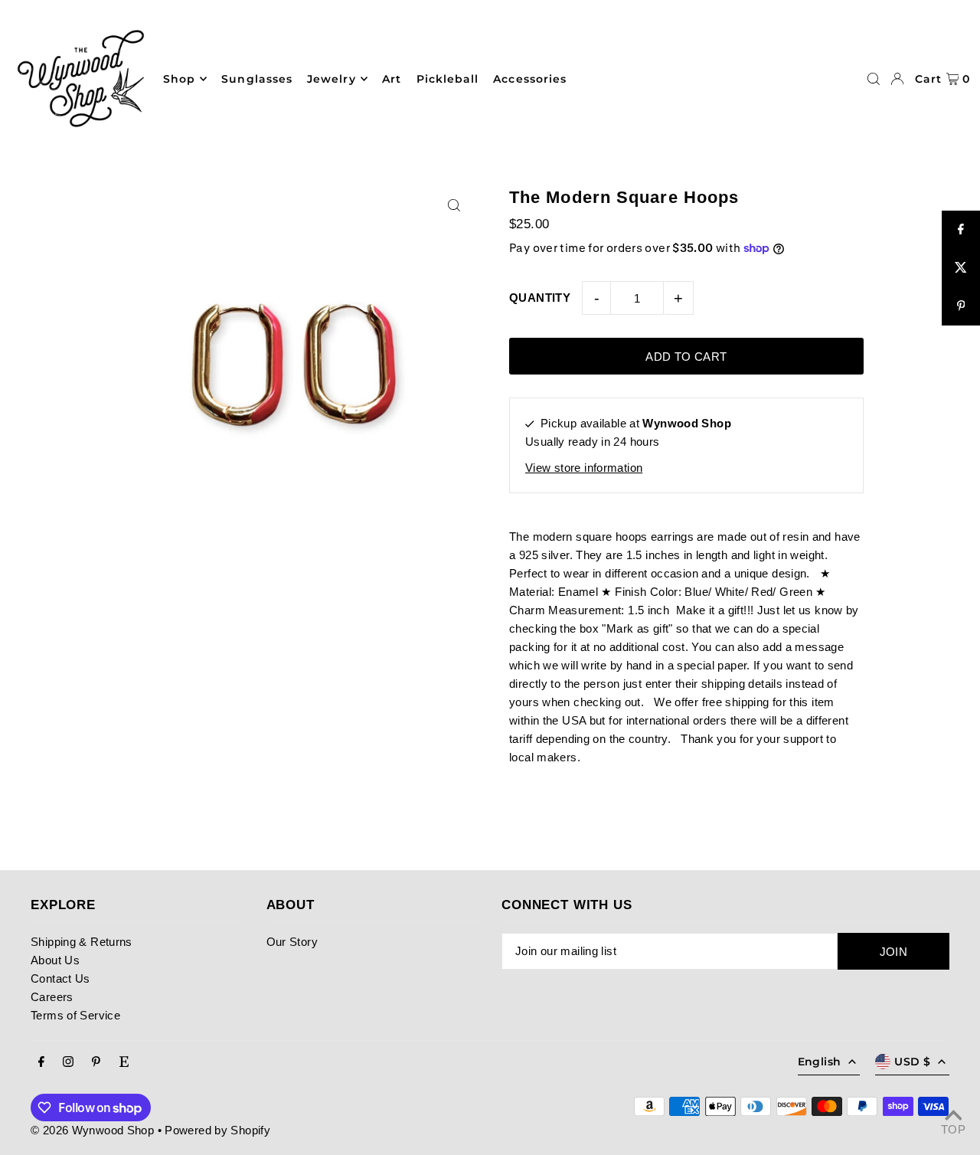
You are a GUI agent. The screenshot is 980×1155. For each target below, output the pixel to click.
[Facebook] (41, 1062)
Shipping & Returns (81, 941)
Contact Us (60, 978)
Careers (52, 996)
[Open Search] (873, 79)
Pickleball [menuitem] (447, 79)
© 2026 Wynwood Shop (92, 1130)
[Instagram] (68, 1062)
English (819, 1061)
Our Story (292, 941)
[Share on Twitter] (961, 268)
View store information (583, 467)
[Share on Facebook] (961, 230)
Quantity (539, 297)
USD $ (912, 1061)
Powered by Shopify (217, 1130)
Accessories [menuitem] (530, 79)
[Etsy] (124, 1062)
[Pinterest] (96, 1062)
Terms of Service (75, 1015)
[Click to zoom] (453, 205)
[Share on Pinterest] (961, 306)
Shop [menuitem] (179, 79)
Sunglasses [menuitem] (256, 79)
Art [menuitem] (391, 79)
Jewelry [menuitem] (331, 79)
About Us (55, 960)
